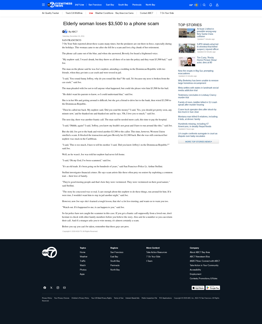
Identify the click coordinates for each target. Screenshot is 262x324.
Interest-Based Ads (132, 298)
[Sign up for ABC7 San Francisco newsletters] (64, 288)
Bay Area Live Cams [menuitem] (124, 13)
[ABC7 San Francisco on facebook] (44, 288)
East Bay (110, 4)
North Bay (150, 4)
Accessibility (195, 270)
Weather (83, 257)
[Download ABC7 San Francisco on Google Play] (213, 288)
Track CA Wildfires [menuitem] (74, 13)
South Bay (123, 4)
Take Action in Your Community (204, 265)
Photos (83, 270)
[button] (43, 4)
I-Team (149, 261)
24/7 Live (79, 4)
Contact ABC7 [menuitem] (146, 13)
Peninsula (136, 4)
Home (82, 252)
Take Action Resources (156, 252)
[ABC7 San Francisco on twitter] (51, 288)
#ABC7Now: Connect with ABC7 (205, 261)
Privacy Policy (47, 298)
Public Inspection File (149, 298)
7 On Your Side (153, 257)
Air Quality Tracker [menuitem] (50, 13)
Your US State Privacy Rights (101, 298)
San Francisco (95, 4)
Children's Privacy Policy (80, 298)
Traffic (83, 261)
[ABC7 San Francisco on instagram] (58, 288)
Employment (195, 274)
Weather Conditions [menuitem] (104, 13)
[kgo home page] (49, 252)
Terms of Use (118, 298)
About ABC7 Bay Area (200, 252)
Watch (83, 265)
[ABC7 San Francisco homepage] (59, 5)
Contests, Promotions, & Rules (203, 278)
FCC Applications (165, 298)
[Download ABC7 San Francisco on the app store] (198, 288)
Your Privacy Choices (61, 298)
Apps (82, 274)
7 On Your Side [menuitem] (167, 13)
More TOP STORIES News (198, 142)
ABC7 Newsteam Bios (200, 257)
